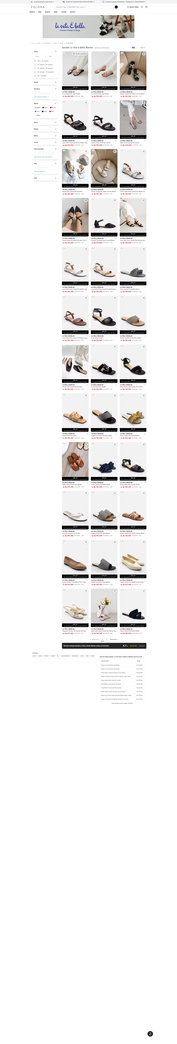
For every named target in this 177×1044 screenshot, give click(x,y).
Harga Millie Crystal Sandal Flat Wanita (111, 684)
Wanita (32, 12)
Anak (56, 12)
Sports (47, 12)
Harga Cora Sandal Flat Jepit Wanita (110, 665)
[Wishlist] (142, 7)
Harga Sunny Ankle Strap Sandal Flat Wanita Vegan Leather (116, 695)
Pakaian (46, 655)
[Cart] (146, 7)
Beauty (72, 12)
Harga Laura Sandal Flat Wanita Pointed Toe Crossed (114, 699)
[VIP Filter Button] (133, 47)
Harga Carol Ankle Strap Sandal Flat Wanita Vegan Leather (116, 676)
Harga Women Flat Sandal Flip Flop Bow (111, 687)
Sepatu (55, 43)
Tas (58, 655)
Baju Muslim (75, 655)
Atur (141, 47)
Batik (87, 655)
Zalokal (40, 655)
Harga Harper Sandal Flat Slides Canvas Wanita (113, 672)
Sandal (61, 43)
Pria (39, 12)
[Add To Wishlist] (87, 92)
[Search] (116, 7)
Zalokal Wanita (47, 43)
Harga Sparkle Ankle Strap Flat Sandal (111, 680)
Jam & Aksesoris (65, 655)
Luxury (63, 12)
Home (32, 43)
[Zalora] (38, 7)
